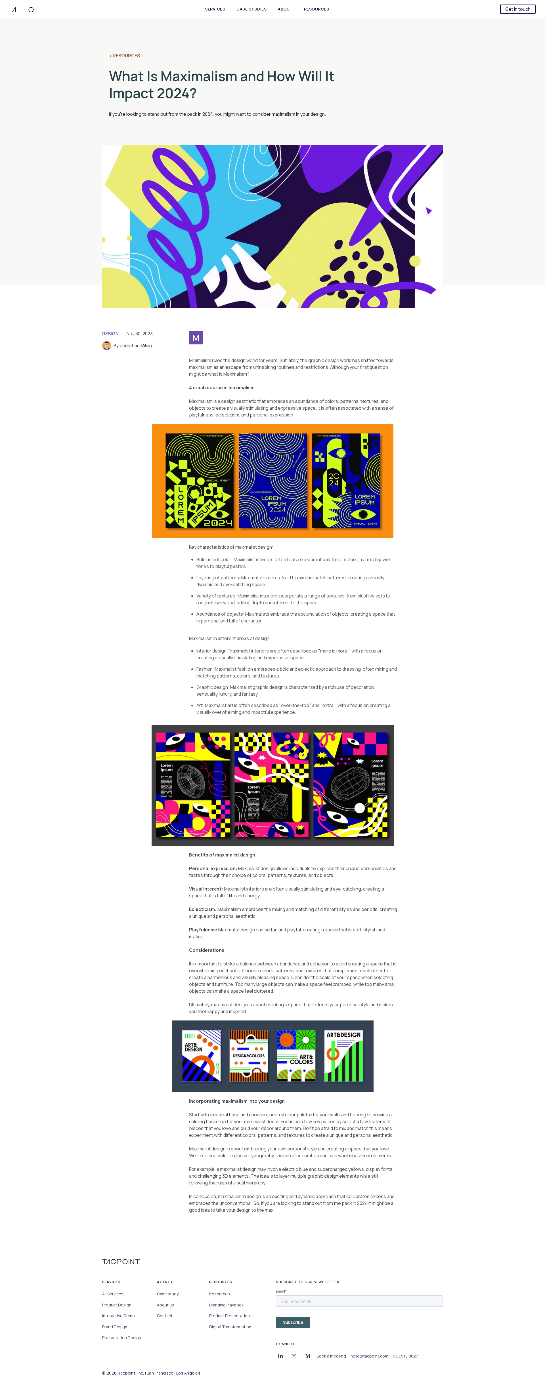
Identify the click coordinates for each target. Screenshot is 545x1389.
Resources (219, 1294)
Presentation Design (121, 1337)
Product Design (116, 1305)
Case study (168, 1294)
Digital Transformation (230, 1326)
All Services (112, 1294)
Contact (165, 1315)
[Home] (23, 9)
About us (165, 1305)
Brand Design (114, 1326)
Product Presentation (229, 1315)
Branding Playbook (226, 1305)
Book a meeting (331, 1356)
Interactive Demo (118, 1315)
